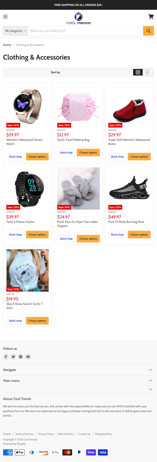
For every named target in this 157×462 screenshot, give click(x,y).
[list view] (147, 72)
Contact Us (84, 433)
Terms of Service (24, 433)
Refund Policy (66, 433)
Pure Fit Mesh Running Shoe (126, 222)
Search (7, 433)
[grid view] (138, 72)
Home (7, 45)
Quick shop (15, 156)
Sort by (55, 72)
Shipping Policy (103, 433)
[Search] (148, 31)
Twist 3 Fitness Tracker (20, 222)
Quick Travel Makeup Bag (73, 140)
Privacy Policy (46, 433)
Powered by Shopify (14, 443)
